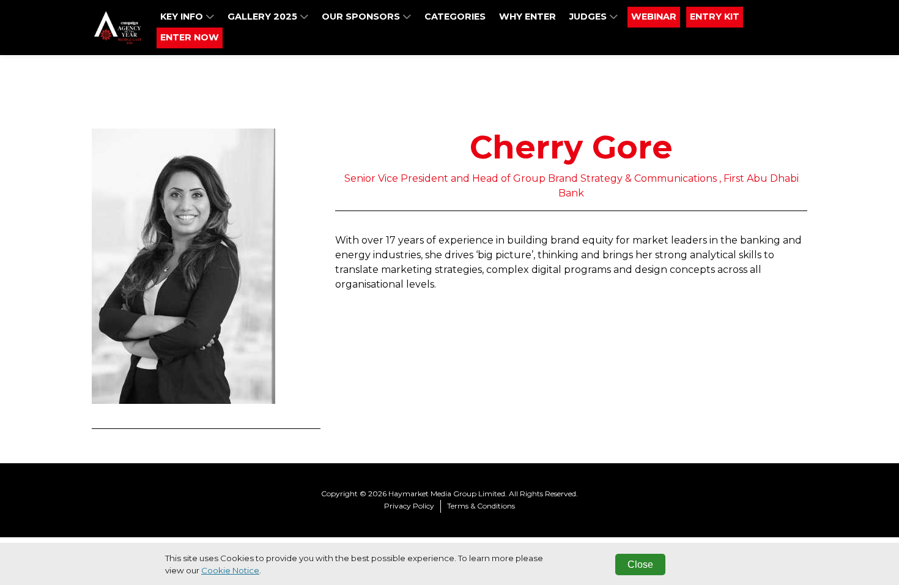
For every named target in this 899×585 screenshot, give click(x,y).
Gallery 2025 (264, 16)
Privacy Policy (409, 505)
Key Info (182, 16)
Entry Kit (714, 16)
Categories (455, 16)
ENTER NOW (189, 37)
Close (640, 564)
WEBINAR (653, 16)
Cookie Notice (230, 570)
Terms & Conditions (481, 505)
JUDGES (589, 16)
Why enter (527, 16)
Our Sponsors (362, 16)
